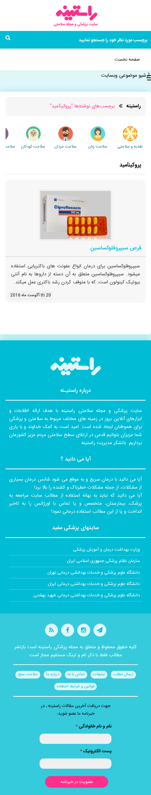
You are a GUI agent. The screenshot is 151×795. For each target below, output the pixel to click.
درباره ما (52, 674)
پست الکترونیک (95, 751)
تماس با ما (76, 674)
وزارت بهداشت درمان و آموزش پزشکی (106, 549)
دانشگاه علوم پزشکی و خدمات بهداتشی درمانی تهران (93, 572)
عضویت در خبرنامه (76, 782)
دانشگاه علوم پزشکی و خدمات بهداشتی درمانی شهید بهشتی (86, 595)
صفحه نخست (127, 59)
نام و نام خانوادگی (93, 726)
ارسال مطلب (123, 674)
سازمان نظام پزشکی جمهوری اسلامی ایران (103, 561)
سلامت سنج (28, 674)
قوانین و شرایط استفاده (75, 686)
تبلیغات (99, 674)
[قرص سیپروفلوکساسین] (75, 215)
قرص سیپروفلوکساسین (115, 248)
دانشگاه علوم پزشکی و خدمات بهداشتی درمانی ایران (94, 584)
